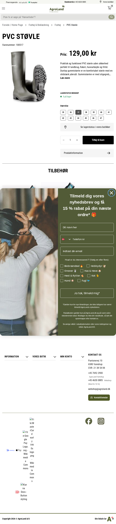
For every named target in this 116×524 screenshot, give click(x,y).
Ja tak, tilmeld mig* (87, 293)
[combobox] (65, 239)
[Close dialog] (111, 193)
